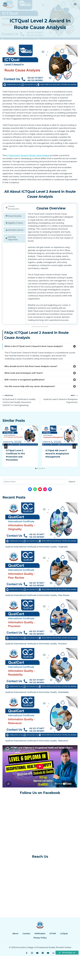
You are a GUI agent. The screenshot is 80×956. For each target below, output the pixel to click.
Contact (26, 933)
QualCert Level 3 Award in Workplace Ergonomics (60, 399)
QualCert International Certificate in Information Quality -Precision (36, 643)
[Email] (37, 953)
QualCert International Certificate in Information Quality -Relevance (36, 740)
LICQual (64, 933)
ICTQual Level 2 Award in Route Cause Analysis (28, 155)
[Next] (74, 446)
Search (72, 481)
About (15, 933)
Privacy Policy (40, 938)
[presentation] (20, 436)
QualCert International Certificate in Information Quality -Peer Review (37, 595)
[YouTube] (48, 953)
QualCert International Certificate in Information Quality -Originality (36, 546)
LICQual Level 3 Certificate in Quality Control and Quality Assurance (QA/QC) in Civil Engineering (19, 400)
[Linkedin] (43, 953)
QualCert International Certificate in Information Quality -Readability (37, 692)
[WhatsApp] (53, 953)
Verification (39, 933)
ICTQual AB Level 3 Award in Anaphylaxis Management (57, 453)
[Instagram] (32, 953)
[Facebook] (27, 953)
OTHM (52, 933)
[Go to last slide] (6, 446)
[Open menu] (75, 4)
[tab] (14, 207)
